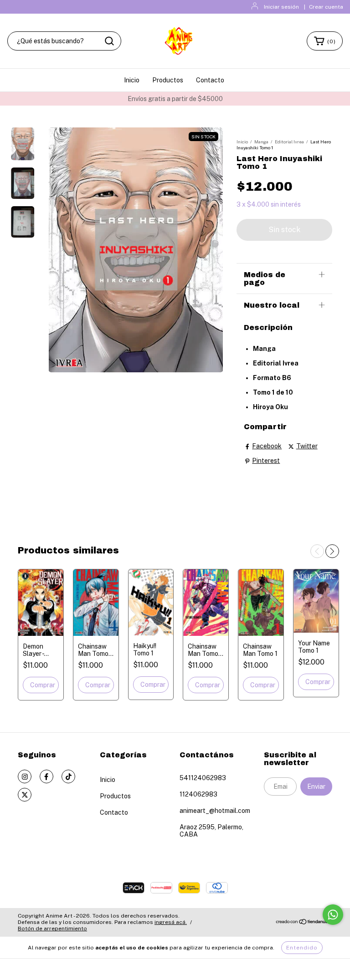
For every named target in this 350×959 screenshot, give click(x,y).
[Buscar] (109, 41)
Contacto (210, 80)
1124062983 (198, 794)
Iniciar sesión (281, 7)
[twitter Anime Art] (24, 795)
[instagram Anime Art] (24, 776)
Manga (261, 141)
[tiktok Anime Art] (68, 776)
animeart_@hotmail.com (215, 810)
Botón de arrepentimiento (52, 928)
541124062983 (203, 777)
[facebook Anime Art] (46, 776)
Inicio (131, 80)
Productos (167, 80)
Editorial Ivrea (289, 141)
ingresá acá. (170, 922)
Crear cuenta (326, 7)
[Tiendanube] (303, 923)
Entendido (302, 947)
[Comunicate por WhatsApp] (333, 914)
